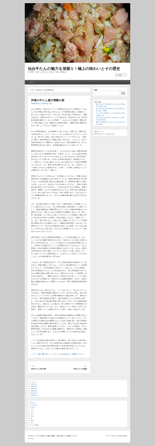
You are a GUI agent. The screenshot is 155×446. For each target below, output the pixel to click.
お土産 (33, 407)
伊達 (39, 354)
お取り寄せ (34, 405)
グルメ (55, 354)
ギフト (33, 409)
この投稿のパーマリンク (77, 354)
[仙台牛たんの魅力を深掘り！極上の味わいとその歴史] (77, 62)
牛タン (47, 354)
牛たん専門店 (35, 425)
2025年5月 (34, 389)
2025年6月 (34, 386)
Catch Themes (122, 436)
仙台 (32, 414)
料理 (43, 354)
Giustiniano (44, 103)
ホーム (32, 82)
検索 (95, 90)
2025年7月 (34, 384)
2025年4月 (34, 391)
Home (33, 90)
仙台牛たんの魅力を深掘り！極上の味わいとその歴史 (74, 68)
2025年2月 (34, 395)
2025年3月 (34, 393)
